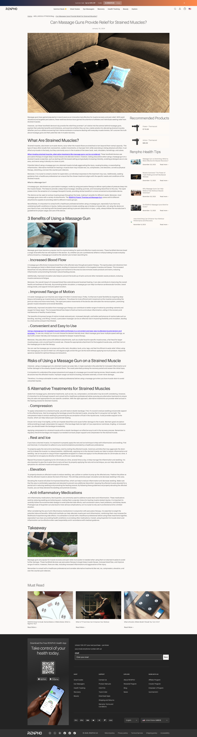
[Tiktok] (74, 733)
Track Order (103, 692)
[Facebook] (65, 733)
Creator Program (155, 684)
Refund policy (110, 733)
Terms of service (137, 733)
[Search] (175, 8)
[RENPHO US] (11, 8)
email (77, 653)
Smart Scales (78, 680)
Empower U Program (156, 688)
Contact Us (103, 680)
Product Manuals (105, 684)
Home (30, 16)
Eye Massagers (79, 684)
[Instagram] (50, 733)
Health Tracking (79, 688)
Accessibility (164, 733)
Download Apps (104, 696)
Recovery (77, 692)
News (126, 692)
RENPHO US (93, 733)
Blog (125, 688)
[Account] (180, 8)
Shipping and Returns (106, 700)
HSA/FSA (102, 688)
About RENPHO (129, 680)
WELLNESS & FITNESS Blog (44, 16)
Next (166, 657)
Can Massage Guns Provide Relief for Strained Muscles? (76, 16)
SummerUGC (153, 692)
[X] (55, 733)
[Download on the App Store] (42, 679)
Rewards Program (130, 684)
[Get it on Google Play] (54, 679)
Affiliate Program (154, 680)
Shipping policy (151, 733)
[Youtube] (60, 733)
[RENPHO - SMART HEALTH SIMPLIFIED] (35, 733)
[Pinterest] (69, 733)
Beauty (76, 696)
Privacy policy (123, 733)
